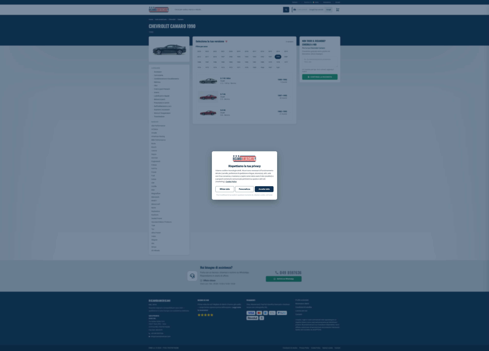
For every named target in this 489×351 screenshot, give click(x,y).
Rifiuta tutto (225, 189)
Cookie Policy (231, 182)
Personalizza (244, 189)
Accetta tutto (264, 189)
